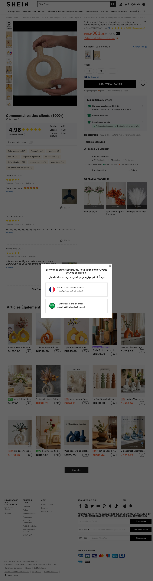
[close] (110, 266)
